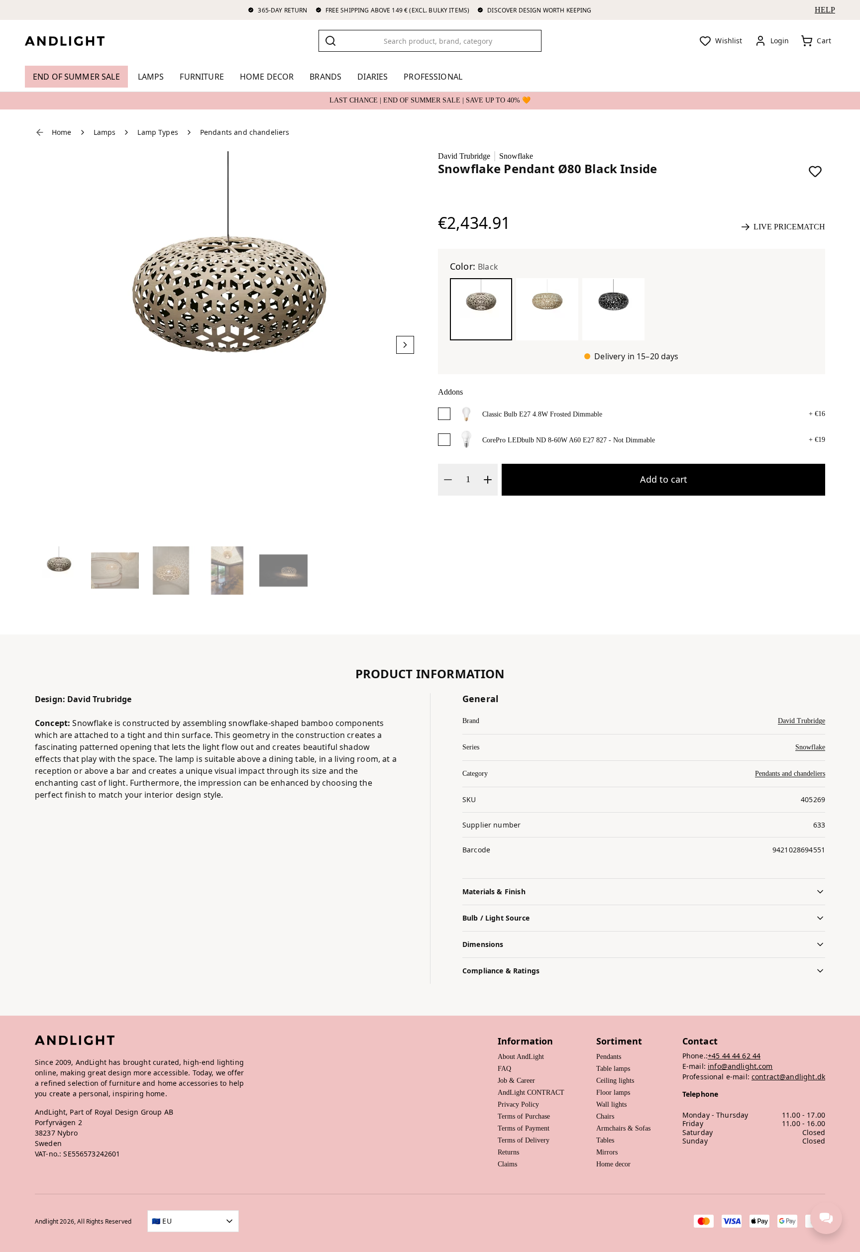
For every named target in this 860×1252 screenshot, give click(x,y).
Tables (605, 1140)
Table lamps (613, 1068)
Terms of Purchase (524, 1116)
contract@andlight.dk (788, 1076)
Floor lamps (613, 1092)
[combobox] (430, 41)
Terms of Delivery (523, 1140)
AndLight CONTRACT (531, 1092)
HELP (825, 9)
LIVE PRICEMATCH (789, 226)
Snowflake (516, 156)
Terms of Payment (523, 1128)
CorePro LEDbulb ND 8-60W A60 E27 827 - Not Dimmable (568, 440)
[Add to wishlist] (815, 171)
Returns (508, 1152)
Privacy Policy (518, 1104)
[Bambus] (547, 309)
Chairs (605, 1116)
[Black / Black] (613, 309)
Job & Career (516, 1080)
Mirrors (607, 1152)
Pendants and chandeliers (790, 773)
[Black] (481, 309)
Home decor (613, 1164)
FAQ (504, 1068)
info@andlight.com (740, 1066)
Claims (507, 1164)
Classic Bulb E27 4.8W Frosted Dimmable (542, 414)
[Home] (72, 41)
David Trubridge (464, 156)
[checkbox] (444, 414)
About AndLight (521, 1056)
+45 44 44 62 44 (734, 1055)
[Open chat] (826, 1218)
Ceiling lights (615, 1080)
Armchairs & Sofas (623, 1128)
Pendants (608, 1056)
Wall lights (611, 1104)
